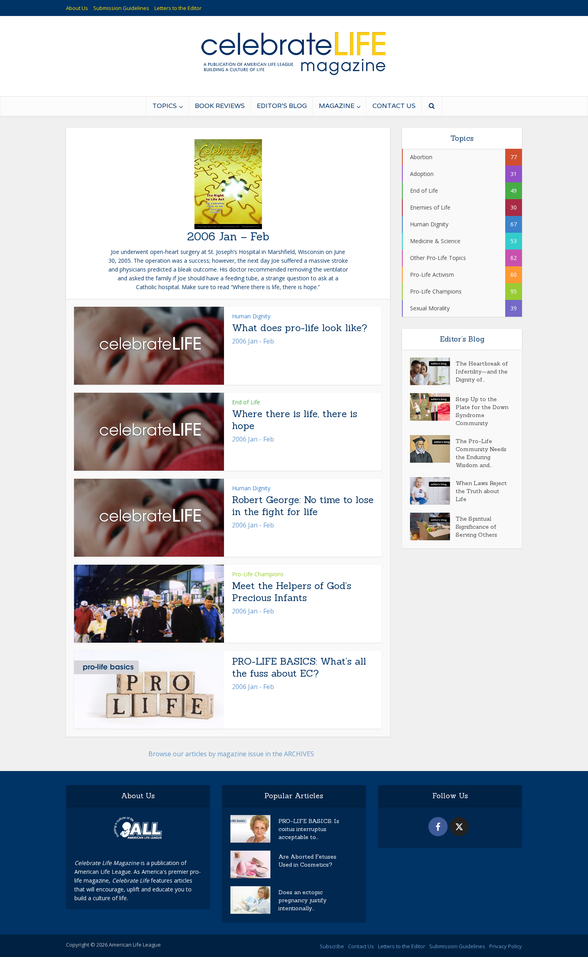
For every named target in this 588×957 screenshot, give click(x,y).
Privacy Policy (505, 946)
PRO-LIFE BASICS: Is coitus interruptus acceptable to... (308, 829)
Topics (164, 106)
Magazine (336, 106)
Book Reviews (220, 106)
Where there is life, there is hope (294, 420)
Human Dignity (251, 316)
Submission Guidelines (121, 8)
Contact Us (394, 106)
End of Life (246, 402)
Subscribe (332, 946)
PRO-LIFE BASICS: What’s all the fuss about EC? (299, 667)
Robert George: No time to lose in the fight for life (303, 505)
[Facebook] (438, 826)
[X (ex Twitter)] (459, 826)
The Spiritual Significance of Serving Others (476, 526)
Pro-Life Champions (258, 574)
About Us (77, 8)
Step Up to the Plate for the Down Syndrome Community (482, 411)
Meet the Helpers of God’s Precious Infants (291, 591)
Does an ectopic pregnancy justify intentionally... (302, 900)
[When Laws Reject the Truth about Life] (433, 491)
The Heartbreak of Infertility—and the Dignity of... (482, 371)
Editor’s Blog (282, 106)
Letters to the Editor (178, 8)
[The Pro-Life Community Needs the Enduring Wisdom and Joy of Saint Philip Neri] (433, 449)
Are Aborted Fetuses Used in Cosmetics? (307, 860)
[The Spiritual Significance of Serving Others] (433, 526)
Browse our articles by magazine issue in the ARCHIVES (231, 753)
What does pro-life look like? (299, 328)
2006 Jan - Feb (253, 341)
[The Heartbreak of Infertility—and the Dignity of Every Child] (433, 371)
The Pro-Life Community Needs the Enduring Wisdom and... (481, 453)
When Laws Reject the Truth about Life (481, 491)
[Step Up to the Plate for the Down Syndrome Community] (433, 407)
